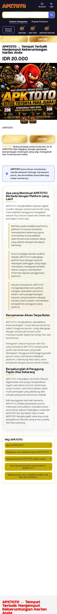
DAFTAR (42, 39)
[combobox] (25, 15)
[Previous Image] (2, 92)
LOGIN (14, 39)
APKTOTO (7, 146)
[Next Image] (54, 92)
